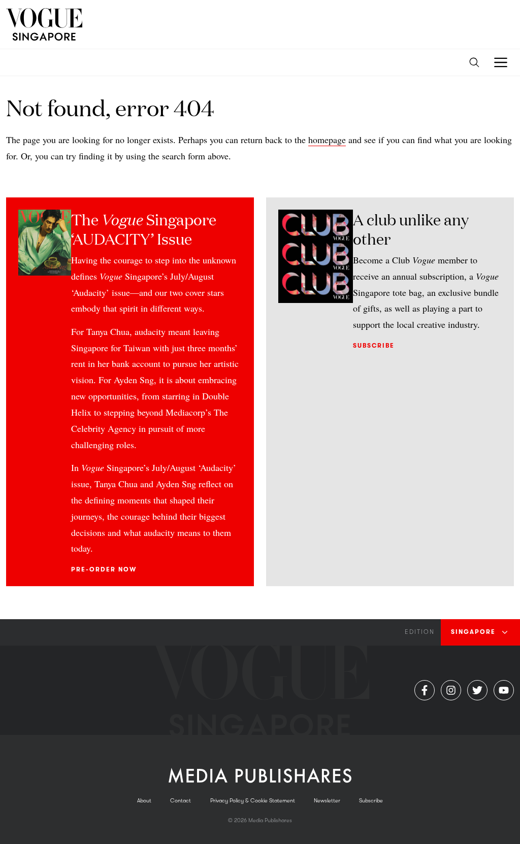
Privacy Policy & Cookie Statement (252, 800)
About (144, 800)
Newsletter (327, 800)
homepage (327, 139)
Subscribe (374, 345)
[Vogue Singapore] (44, 24)
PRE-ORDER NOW (104, 569)
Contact (180, 800)
